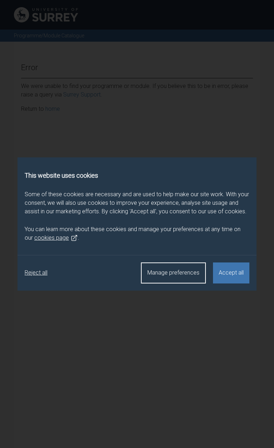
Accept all (231, 272)
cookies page (51, 237)
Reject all (36, 272)
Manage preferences (173, 272)
